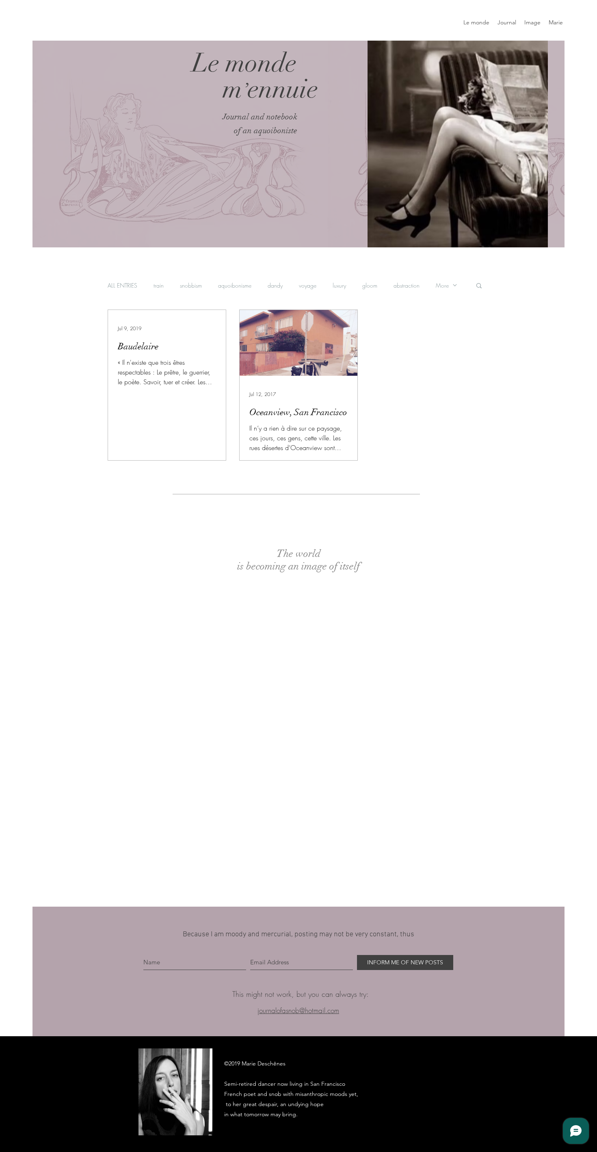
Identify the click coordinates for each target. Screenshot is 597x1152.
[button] (479, 286)
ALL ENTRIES (122, 285)
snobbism (191, 285)
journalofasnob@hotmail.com (298, 1010)
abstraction (407, 285)
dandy (275, 285)
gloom (369, 285)
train (159, 285)
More (442, 285)
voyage (307, 285)
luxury (339, 285)
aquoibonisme (234, 285)
